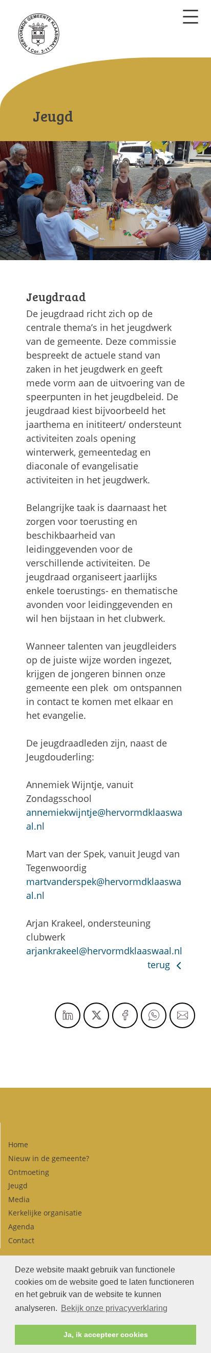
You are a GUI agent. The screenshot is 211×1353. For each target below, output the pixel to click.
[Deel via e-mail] (182, 1015)
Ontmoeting (28, 1172)
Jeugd (18, 1185)
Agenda (21, 1226)
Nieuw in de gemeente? (48, 1158)
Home (18, 1144)
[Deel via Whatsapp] (153, 1015)
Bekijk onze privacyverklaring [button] (114, 1308)
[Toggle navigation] (190, 16)
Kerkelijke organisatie (45, 1213)
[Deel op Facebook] (125, 1015)
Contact (21, 1240)
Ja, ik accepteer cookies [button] (106, 1334)
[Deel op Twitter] (96, 1015)
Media (19, 1199)
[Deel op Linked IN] (67, 1015)
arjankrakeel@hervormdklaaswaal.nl (104, 951)
